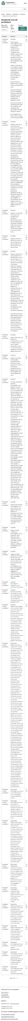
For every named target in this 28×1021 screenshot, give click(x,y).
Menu (25, 3)
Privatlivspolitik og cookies (8, 1014)
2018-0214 (14, 966)
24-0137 (13, 379)
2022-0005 (14, 820)
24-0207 (13, 251)
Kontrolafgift (15, 14)
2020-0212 (14, 904)
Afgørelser (8, 14)
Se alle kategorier (23, 28)
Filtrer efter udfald (12, 27)
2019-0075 (14, 942)
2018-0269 (14, 952)
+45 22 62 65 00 (14, 1003)
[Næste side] (17, 978)
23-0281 (13, 551)
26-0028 (13, 39)
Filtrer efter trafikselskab (4, 26)
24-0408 (13, 236)
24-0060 (13, 527)
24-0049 (13, 502)
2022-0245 (14, 789)
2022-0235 (14, 643)
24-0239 (13, 210)
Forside (3, 14)
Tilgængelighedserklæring (7, 1016)
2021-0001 (14, 887)
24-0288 (13, 334)
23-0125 (13, 590)
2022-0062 (14, 800)
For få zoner (22, 14)
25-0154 (13, 121)
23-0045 (13, 604)
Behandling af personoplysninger (9, 1019)
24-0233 (13, 355)
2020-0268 (14, 864)
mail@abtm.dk (5, 995)
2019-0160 (14, 926)
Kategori (20, 25)
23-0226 (13, 582)
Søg (25, 9)
